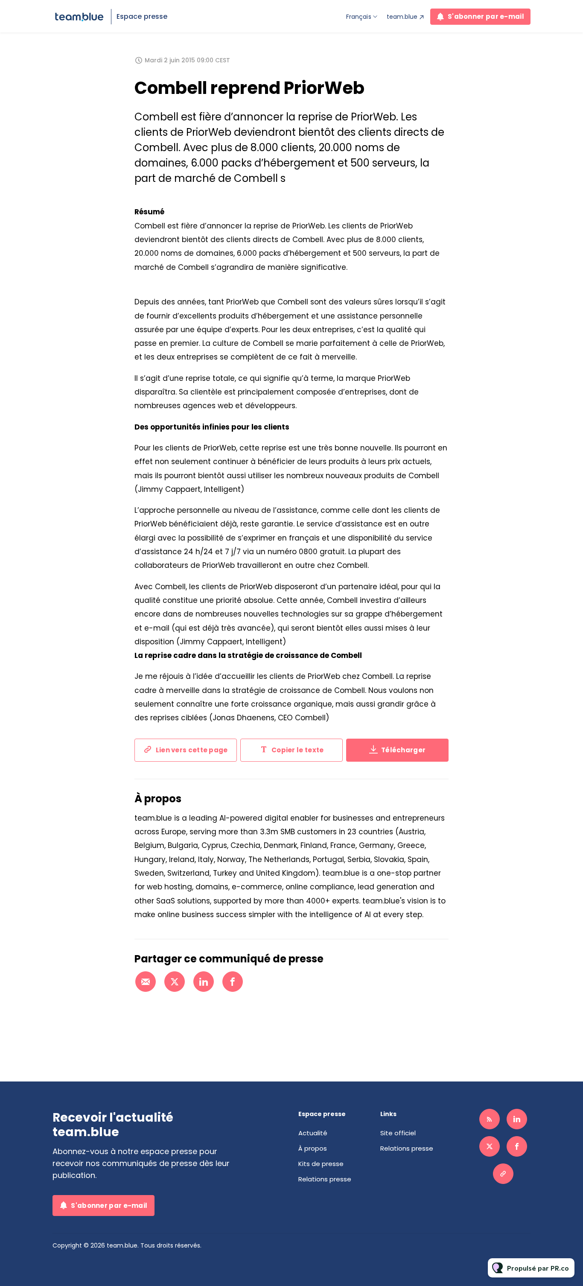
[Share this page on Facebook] (232, 981)
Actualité (312, 1132)
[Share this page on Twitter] (174, 981)
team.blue (402, 16)
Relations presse (324, 1179)
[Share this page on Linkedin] (203, 981)
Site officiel (398, 1132)
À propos (312, 1148)
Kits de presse (321, 1163)
